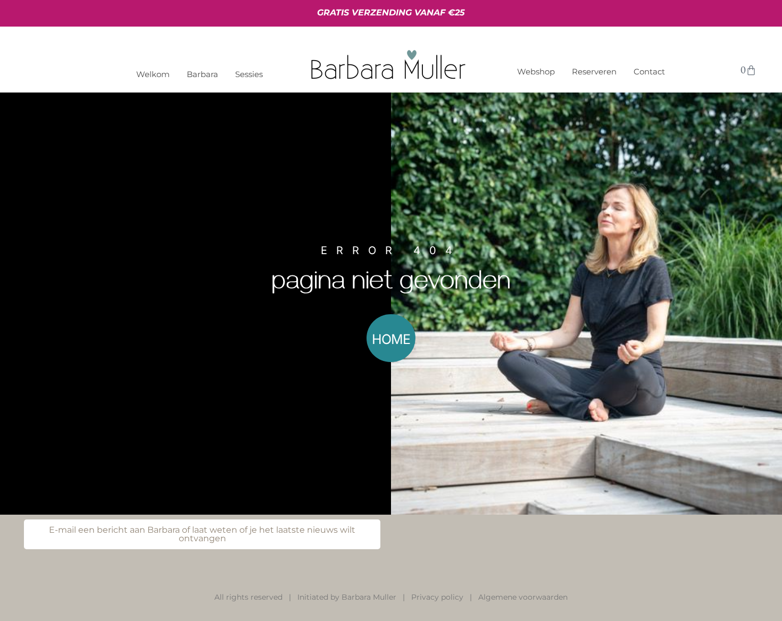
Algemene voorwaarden (523, 597)
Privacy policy (437, 597)
